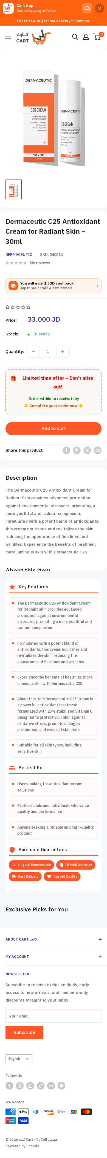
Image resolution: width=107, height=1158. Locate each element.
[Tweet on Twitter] (87, 450)
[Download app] (87, 8)
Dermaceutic (18, 255)
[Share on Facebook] (66, 450)
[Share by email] (98, 450)
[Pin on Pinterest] (77, 450)
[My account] (86, 37)
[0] (97, 37)
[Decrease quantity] (33, 351)
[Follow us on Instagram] (30, 1086)
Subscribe (24, 1032)
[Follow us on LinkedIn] (51, 1086)
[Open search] (75, 37)
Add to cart (53, 428)
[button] (18, 307)
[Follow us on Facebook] (9, 1086)
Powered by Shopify (22, 1146)
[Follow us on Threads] (20, 1086)
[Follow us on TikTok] (40, 1086)
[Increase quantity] (62, 351)
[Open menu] (8, 37)
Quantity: (14, 352)
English (14, 1058)
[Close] (99, 8)
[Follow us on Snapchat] (61, 1086)
